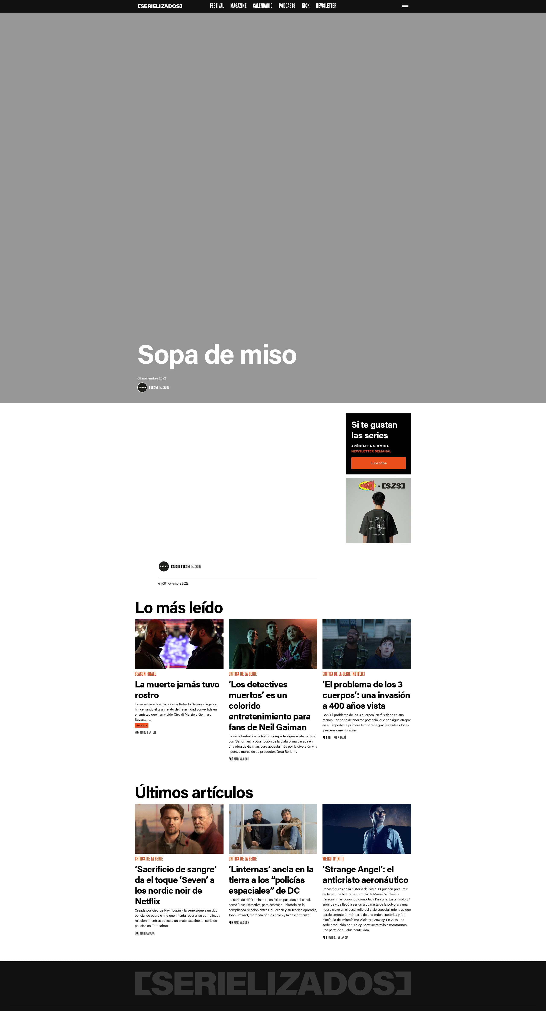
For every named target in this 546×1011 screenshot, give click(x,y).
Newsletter (326, 6)
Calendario (263, 6)
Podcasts (287, 6)
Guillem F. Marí (337, 738)
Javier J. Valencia (338, 938)
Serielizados (161, 388)
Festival (217, 6)
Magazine (238, 6)
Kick (305, 6)
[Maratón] (378, 512)
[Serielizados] (142, 387)
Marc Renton (148, 733)
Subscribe (379, 463)
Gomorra (141, 725)
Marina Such (241, 759)
